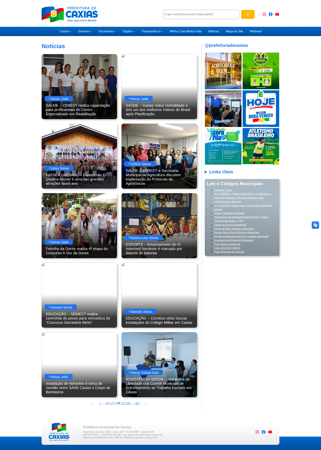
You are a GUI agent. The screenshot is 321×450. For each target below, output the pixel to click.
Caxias (64, 31)
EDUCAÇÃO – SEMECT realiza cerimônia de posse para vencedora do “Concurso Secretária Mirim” (78, 318)
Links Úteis (221, 171)
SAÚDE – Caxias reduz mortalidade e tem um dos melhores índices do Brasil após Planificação (158, 109)
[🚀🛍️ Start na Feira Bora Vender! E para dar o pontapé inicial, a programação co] (223, 108)
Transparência (151, 31)
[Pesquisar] (247, 14)
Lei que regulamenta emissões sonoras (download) (241, 236)
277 (112, 403)
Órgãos (127, 31)
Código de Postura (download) (230, 224)
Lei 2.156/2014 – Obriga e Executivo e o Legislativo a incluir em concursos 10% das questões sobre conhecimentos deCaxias (243, 197)
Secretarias (106, 31)
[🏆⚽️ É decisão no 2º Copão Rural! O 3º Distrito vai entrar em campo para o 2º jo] (261, 71)
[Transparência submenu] (162, 31)
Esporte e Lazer (139, 237)
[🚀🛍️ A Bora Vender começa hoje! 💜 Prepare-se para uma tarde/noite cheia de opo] (261, 108)
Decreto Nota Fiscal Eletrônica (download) (236, 232)
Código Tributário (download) (229, 213)
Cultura (55, 168)
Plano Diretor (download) (227, 244)
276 (107, 403)
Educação (56, 307)
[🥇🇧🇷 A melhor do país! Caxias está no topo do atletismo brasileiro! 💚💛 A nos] (261, 146)
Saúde (64, 98)
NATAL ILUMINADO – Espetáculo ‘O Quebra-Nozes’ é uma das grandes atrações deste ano (76, 179)
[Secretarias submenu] (115, 31)
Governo (83, 31)
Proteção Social (149, 372)
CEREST (136, 163)
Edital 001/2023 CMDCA (227, 248)
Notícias (55, 98)
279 (123, 403)
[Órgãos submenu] (134, 31)
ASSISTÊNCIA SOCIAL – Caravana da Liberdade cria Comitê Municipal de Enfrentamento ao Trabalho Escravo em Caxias (159, 385)
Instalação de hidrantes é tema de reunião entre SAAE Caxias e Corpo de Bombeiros (78, 387)
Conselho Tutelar (223, 190)
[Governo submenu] (91, 31)
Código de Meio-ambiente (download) (234, 228)
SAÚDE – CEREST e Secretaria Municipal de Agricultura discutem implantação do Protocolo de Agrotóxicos (153, 177)
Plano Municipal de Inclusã (228, 251)
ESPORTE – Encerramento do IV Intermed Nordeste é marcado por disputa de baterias (154, 248)
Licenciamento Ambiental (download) (233, 240)
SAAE (64, 376)
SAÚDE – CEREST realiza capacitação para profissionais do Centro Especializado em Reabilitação (78, 109)
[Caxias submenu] (70, 31)
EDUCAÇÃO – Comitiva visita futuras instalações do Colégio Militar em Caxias (159, 320)
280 (128, 403)
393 (137, 403)
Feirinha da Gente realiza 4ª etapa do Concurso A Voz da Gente (77, 251)
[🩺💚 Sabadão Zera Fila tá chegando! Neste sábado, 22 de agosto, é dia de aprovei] (223, 146)
